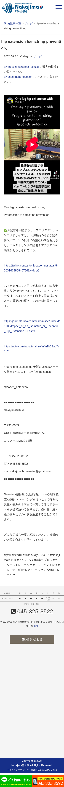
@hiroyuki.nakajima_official (21, 66)
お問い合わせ (33, 639)
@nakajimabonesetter (18, 76)
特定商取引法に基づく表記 (44, 769)
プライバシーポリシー (18, 769)
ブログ (28, 23)
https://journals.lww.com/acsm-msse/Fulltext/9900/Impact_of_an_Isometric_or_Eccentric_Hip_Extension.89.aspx (32, 326)
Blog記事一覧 (12, 23)
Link (36, 626)
